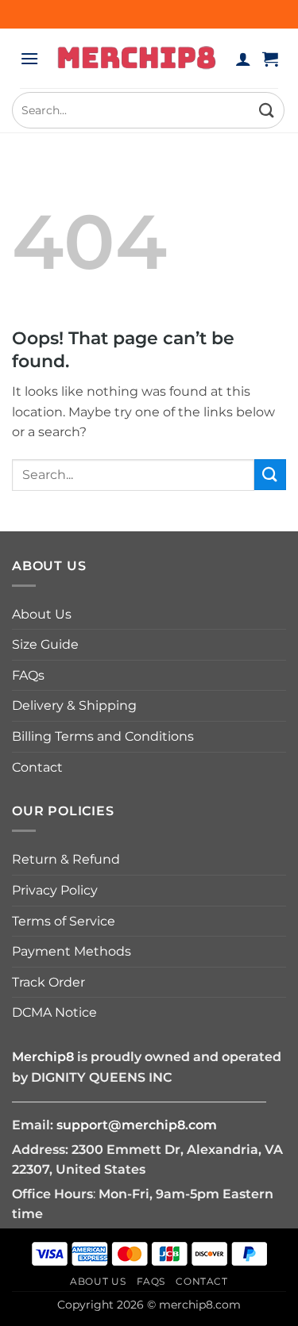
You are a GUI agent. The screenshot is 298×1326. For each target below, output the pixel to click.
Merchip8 (43, 1056)
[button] (29, 58)
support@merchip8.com (136, 1124)
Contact (37, 767)
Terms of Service (63, 921)
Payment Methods (71, 951)
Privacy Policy (55, 890)
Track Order (48, 982)
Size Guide (45, 644)
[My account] (243, 58)
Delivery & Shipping (74, 705)
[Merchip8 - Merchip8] (137, 58)
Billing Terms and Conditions (103, 736)
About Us (42, 614)
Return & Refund (66, 859)
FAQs (28, 675)
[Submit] (267, 109)
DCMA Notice (54, 1012)
